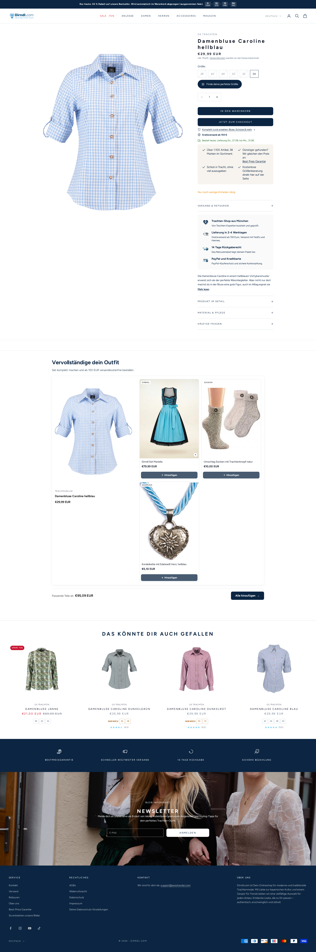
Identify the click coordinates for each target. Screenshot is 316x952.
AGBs (72, 885)
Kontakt (13, 885)
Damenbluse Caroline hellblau (75, 496)
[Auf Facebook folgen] (10, 928)
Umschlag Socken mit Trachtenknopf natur (228, 461)
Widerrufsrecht (78, 891)
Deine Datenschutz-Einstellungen (88, 909)
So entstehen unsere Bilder (24, 915)
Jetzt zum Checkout (235, 122)
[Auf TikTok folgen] (39, 928)
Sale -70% (107, 16)
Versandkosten (217, 58)
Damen (146, 16)
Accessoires (186, 16)
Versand (13, 891)
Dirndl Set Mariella (152, 461)
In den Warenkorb (235, 111)
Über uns (14, 903)
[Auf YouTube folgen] (29, 928)
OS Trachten (207, 34)
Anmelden (187, 832)
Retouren (14, 897)
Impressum (75, 903)
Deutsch (272, 16)
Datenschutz (76, 897)
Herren (163, 16)
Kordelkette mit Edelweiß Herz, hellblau (164, 564)
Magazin (209, 16)
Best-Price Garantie (20, 909)
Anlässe (128, 16)
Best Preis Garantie (254, 161)
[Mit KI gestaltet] (195, 455)
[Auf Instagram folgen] (20, 928)
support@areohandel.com (176, 885)
